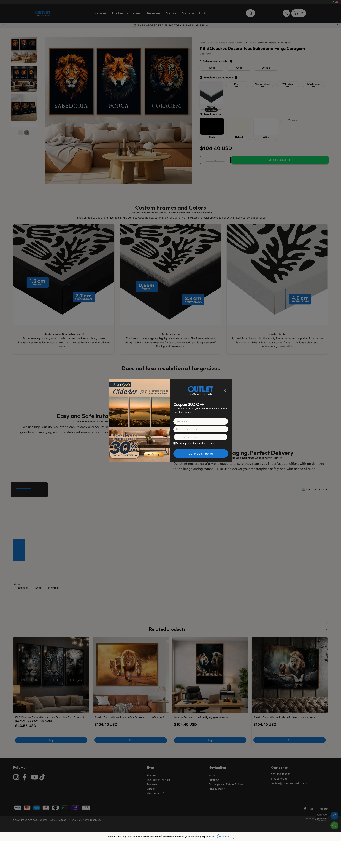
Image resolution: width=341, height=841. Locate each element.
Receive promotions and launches (195, 443)
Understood (225, 836)
